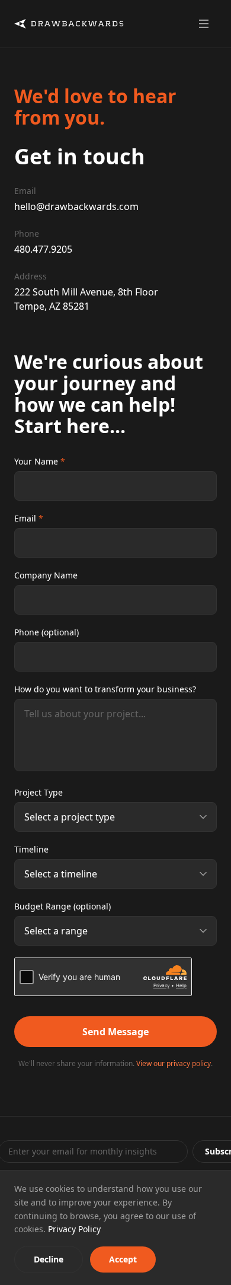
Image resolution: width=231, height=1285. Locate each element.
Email (28, 518)
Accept (123, 1259)
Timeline (31, 849)
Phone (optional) (46, 632)
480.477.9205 (43, 249)
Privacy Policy (74, 1229)
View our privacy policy (173, 1063)
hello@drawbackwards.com (76, 206)
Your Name (39, 461)
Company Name (46, 575)
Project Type (38, 792)
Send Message (115, 1031)
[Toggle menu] (204, 24)
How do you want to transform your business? (105, 689)
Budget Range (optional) (62, 906)
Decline (48, 1259)
